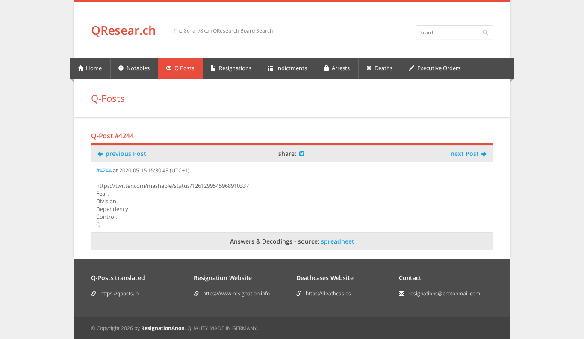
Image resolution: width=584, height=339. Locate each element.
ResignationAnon (163, 328)
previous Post (125, 153)
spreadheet (337, 241)
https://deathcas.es (328, 293)
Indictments (291, 68)
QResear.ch (123, 30)
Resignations (234, 68)
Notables (137, 68)
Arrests (340, 68)
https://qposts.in (119, 293)
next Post (466, 153)
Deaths (382, 68)
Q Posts (183, 68)
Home (93, 68)
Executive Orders (438, 68)
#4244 (104, 170)
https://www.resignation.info (236, 293)
